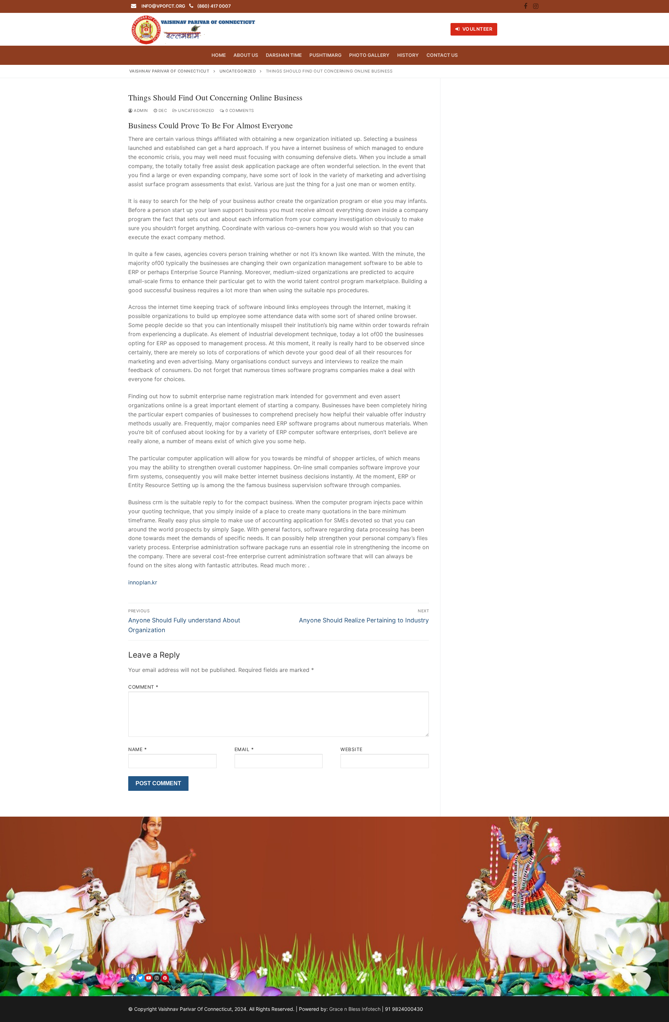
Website (351, 749)
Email (244, 749)
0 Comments (239, 110)
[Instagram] (535, 6)
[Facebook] (525, 6)
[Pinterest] (165, 978)
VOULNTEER (476, 29)
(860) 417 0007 (214, 6)
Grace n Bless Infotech (354, 1009)
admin (140, 110)
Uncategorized (195, 110)
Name (137, 749)
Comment (143, 687)
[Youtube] (149, 978)
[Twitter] (140, 978)
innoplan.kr (142, 582)
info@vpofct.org (163, 6)
